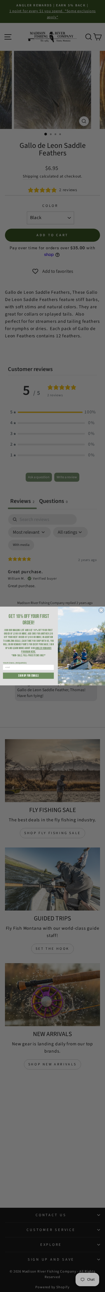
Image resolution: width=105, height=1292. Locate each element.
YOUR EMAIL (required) (15, 663)
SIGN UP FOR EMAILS (28, 676)
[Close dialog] (101, 610)
